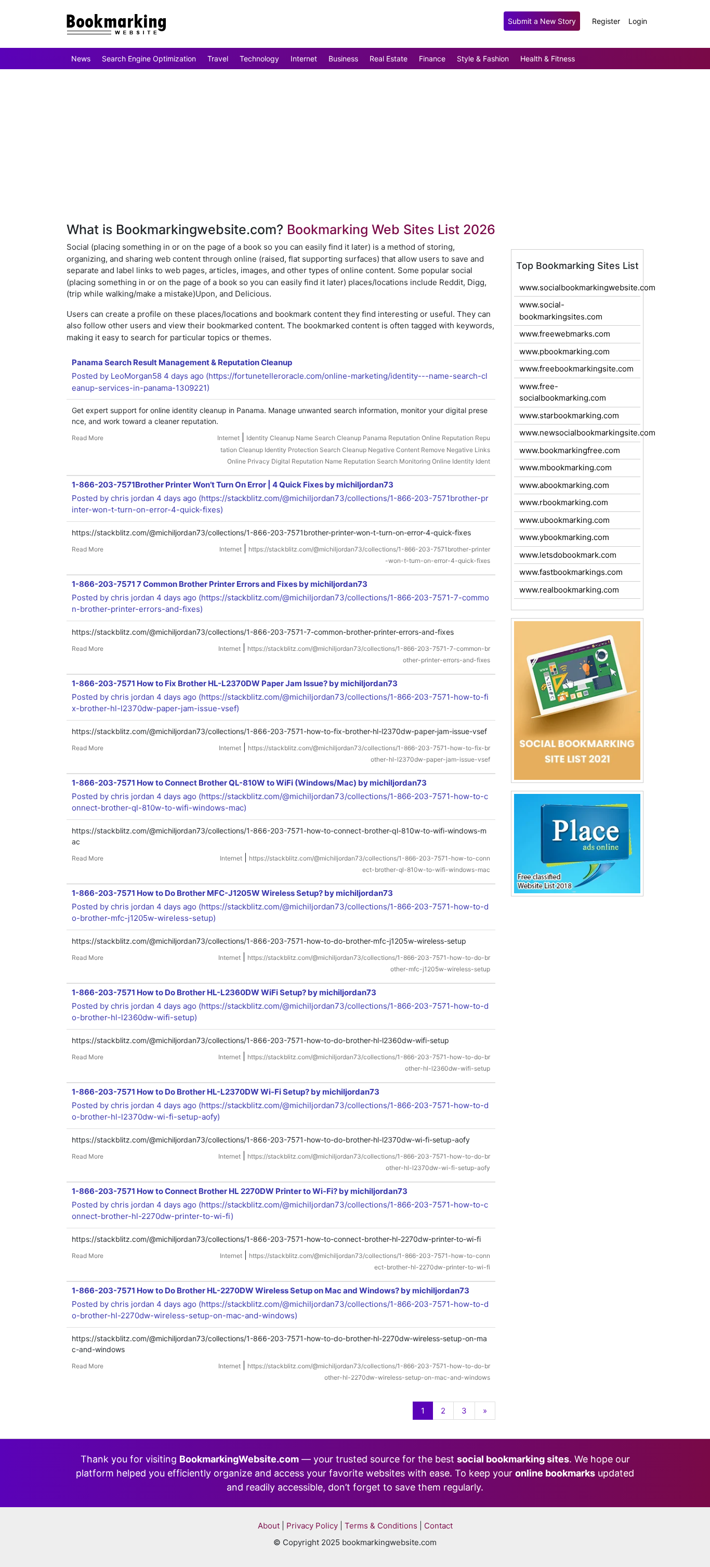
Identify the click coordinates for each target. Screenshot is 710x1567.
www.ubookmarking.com (564, 520)
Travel (217, 58)
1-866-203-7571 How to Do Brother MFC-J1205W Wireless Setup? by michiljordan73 (232, 893)
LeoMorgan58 (136, 376)
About (269, 1526)
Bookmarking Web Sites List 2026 (391, 229)
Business (343, 58)
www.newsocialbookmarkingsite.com (579, 433)
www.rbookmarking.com (563, 502)
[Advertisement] (312, 102)
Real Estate (388, 58)
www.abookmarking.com (564, 485)
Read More (87, 438)
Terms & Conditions (381, 1526)
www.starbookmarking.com (569, 415)
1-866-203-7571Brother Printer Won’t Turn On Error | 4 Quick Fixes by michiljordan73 (232, 485)
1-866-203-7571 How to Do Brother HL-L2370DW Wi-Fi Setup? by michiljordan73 (225, 1092)
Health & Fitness (547, 58)
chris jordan (132, 498)
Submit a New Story (542, 21)
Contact (438, 1526)
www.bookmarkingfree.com (569, 450)
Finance (432, 58)
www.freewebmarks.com (564, 334)
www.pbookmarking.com (564, 351)
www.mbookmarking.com (565, 467)
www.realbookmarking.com (569, 590)
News (80, 58)
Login (637, 21)
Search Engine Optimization (149, 58)
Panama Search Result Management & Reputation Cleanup (182, 362)
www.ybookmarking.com (564, 537)
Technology (259, 58)
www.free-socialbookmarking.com (562, 392)
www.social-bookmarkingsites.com (560, 311)
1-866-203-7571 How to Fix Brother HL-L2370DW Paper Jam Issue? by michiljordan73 (235, 683)
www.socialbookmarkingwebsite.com (579, 287)
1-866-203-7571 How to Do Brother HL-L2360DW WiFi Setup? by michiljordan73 (224, 992)
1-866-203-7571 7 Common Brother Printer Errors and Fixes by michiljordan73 (219, 584)
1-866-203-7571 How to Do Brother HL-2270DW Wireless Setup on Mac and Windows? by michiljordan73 (270, 1290)
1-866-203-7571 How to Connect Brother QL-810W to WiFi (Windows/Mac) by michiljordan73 (249, 783)
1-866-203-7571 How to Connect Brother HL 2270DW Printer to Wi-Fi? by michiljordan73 (239, 1191)
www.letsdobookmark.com (567, 555)
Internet (304, 58)
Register (606, 21)
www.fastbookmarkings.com (571, 572)
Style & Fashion (483, 58)
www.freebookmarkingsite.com (576, 369)
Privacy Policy (312, 1526)
